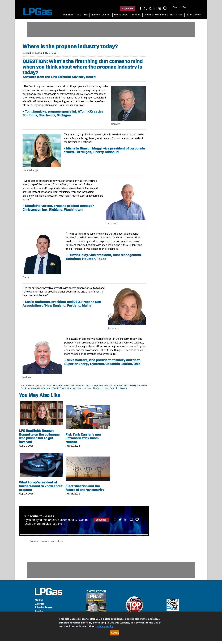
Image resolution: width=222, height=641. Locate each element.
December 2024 (120, 385)
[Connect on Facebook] (140, 8)
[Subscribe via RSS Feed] (150, 8)
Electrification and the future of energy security (85, 488)
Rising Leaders (193, 14)
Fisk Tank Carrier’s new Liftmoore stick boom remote (83, 438)
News (78, 14)
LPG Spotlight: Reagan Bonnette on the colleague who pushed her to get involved (39, 436)
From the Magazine (119, 388)
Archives (106, 14)
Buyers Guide (120, 14)
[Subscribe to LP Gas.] (127, 8)
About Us (39, 599)
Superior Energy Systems (71, 388)
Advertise (39, 611)
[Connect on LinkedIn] (155, 8)
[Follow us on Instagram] (159, 8)
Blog (86, 14)
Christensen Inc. (77, 385)
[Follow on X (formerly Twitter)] (145, 8)
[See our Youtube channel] (164, 8)
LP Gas (52, 52)
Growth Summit (156, 14)
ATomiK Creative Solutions (56, 385)
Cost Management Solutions (99, 385)
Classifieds (135, 14)
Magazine (68, 14)
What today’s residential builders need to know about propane (41, 486)
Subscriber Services (43, 607)
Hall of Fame (176, 14)
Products (95, 14)
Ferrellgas (133, 385)
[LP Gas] (34, 11)
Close (115, 632)
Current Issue (102, 388)
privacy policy (105, 626)
